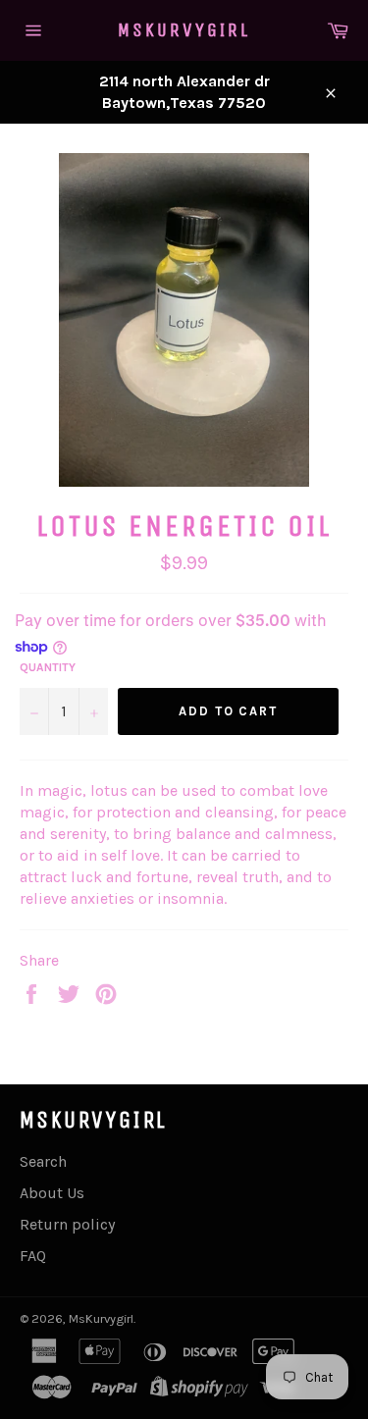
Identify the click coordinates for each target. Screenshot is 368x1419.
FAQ (33, 1255)
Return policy (67, 1224)
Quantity (48, 667)
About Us (52, 1192)
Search (43, 1161)
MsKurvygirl (184, 30)
